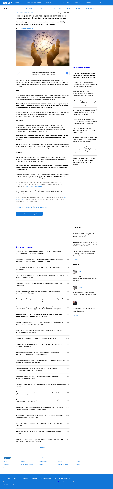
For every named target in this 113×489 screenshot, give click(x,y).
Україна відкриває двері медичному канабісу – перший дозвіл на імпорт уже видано (83, 93)
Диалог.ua (60, 481)
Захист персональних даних (63, 478)
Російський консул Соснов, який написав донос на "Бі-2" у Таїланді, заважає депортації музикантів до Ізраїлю (84, 150)
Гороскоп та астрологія (40, 207)
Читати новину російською (24, 13)
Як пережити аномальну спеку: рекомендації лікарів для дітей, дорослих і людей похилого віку (84, 75)
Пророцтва (29, 207)
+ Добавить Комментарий (29, 214)
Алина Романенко (27, 28)
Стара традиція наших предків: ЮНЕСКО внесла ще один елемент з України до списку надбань (85, 121)
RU (8, 8)
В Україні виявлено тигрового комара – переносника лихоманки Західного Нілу (84, 130)
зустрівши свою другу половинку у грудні (52, 193)
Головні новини (81, 67)
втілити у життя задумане (33, 186)
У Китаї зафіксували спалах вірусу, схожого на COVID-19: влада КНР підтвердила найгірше (84, 103)
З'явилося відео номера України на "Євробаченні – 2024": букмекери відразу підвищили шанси (85, 139)
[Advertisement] (42, 229)
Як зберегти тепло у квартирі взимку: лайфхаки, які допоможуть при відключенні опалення (85, 84)
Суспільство (20, 207)
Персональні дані (46, 478)
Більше (42, 447)
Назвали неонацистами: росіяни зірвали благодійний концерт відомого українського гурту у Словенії (84, 161)
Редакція (16, 478)
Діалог (17, 11)
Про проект (6, 478)
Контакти (25, 478)
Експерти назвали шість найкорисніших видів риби (36, 338)
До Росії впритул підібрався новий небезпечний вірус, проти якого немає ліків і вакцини (85, 112)
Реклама (34, 478)
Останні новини (24, 247)
